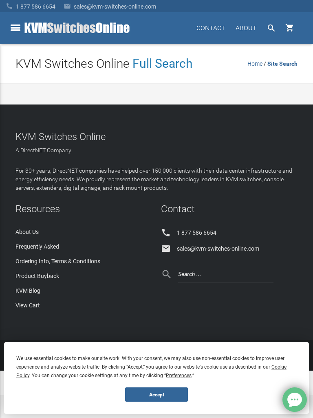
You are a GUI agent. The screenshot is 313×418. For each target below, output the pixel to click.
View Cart (27, 305)
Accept (156, 395)
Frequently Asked (37, 246)
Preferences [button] (179, 375)
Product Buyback (37, 276)
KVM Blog (27, 290)
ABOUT (246, 28)
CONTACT (210, 28)
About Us (27, 232)
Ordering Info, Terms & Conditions (57, 261)
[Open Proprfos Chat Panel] (294, 399)
